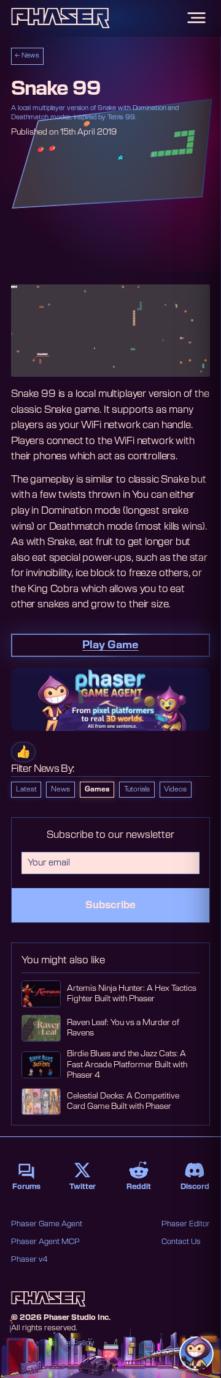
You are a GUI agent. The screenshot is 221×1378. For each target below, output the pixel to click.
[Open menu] (196, 17)
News (60, 789)
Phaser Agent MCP (45, 1241)
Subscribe (110, 905)
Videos (175, 789)
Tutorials (137, 789)
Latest (26, 789)
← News (27, 56)
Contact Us (181, 1241)
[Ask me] (196, 1353)
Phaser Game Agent (46, 1224)
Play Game (110, 645)
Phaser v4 (29, 1259)
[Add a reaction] (23, 752)
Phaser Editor (185, 1224)
